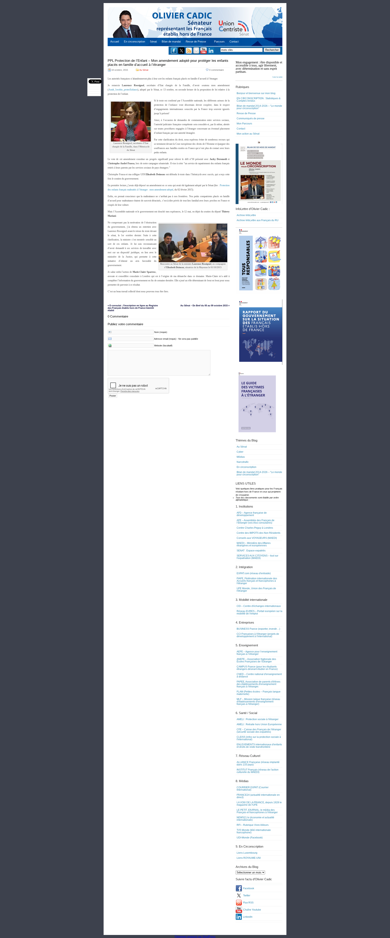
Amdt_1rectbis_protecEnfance (123, 89)
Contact (234, 41)
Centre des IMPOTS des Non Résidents (258, 532)
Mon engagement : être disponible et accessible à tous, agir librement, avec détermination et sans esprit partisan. (259, 69)
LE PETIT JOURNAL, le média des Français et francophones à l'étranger (257, 811)
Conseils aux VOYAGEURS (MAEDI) (257, 538)
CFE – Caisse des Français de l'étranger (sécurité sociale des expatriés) (259, 730)
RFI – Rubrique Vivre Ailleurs (253, 825)
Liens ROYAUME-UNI (249, 857)
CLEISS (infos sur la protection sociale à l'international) (259, 738)
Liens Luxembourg (247, 852)
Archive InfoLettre (246, 215)
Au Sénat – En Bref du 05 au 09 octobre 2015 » (205, 305)
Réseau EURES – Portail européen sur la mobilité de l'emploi (259, 612)
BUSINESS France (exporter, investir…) (258, 628)
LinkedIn (247, 916)
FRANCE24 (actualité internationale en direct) (258, 796)
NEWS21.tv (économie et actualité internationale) (255, 818)
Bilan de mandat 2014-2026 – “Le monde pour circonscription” (259, 107)
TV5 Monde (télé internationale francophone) (254, 831)
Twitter (246, 895)
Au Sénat (143, 70)
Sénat (153, 41)
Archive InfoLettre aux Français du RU (257, 220)
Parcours (219, 41)
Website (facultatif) (163, 345)
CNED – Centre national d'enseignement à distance (259, 675)
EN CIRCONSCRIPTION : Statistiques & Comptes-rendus (259, 99)
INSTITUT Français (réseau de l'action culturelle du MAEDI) (257, 771)
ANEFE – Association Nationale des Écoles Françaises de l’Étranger (256, 660)
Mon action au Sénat (248, 133)
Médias (241, 456)
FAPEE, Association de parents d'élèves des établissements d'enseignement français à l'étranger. (258, 684)
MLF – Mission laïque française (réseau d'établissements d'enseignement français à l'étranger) (258, 701)
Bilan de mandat (171, 41)
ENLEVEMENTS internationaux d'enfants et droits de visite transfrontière (259, 745)
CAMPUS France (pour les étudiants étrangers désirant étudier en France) (257, 668)
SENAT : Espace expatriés (251, 550)
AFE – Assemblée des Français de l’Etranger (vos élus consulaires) (255, 521)
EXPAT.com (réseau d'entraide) (254, 573)
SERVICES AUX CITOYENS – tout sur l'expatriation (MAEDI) (257, 557)
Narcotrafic (243, 462)
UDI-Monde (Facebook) (250, 837)
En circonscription (134, 41)
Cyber (240, 451)
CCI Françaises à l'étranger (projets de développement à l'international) (258, 635)
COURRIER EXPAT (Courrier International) (253, 788)
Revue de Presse (196, 41)
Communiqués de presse (250, 118)
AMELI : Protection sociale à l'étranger (257, 719)
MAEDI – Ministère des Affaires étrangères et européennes (254, 544)
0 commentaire (216, 70)
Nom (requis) (160, 332)
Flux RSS (248, 902)
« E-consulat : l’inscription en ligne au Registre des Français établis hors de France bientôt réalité (133, 308)
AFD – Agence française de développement (252, 514)
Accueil (114, 41)
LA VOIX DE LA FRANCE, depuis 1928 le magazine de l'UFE (259, 803)
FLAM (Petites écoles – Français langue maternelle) (259, 693)
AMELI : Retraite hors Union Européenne (259, 724)
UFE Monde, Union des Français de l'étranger (256, 589)
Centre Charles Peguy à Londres (255, 527)
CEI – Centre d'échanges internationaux (259, 606)
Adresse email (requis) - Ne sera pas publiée (176, 339)
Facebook (248, 888)
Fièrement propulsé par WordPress (195, 936)
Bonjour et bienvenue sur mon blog (256, 93)
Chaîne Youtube (252, 909)
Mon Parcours (244, 123)
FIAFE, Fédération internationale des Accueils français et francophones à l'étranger (257, 581)
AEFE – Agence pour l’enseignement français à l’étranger (257, 652)
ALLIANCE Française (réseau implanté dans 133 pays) (258, 763)
